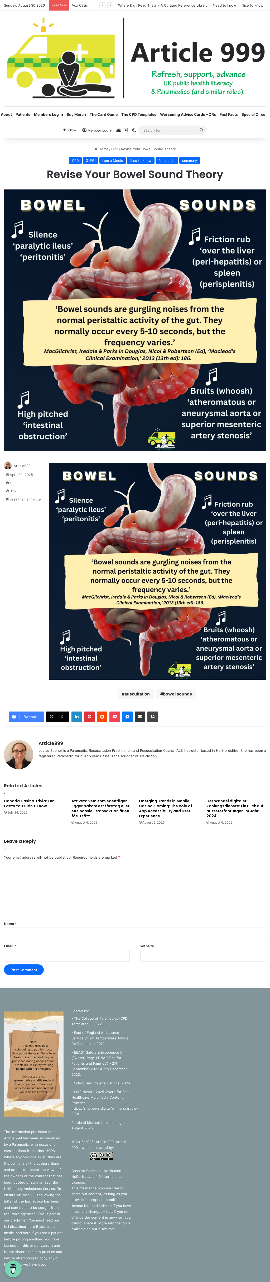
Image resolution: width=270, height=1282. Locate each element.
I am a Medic (112, 160)
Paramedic (166, 160)
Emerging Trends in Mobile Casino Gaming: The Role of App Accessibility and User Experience (165, 808)
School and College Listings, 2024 (102, 1083)
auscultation (137, 694)
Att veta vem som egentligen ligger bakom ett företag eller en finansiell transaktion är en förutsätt (100, 808)
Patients (23, 114)
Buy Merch (76, 114)
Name (10, 924)
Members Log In (48, 114)
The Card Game (104, 114)
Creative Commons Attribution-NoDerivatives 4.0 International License (97, 1176)
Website (147, 946)
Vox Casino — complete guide (96, 5)
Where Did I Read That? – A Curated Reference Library (163, 5)
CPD (114, 149)
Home (103, 149)
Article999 (22, 466)
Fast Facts (229, 114)
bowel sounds (177, 694)
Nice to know (252, 5)
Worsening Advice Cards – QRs (188, 114)
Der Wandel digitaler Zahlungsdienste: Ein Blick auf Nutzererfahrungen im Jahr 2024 (234, 808)
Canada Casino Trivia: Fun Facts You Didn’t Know (29, 803)
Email (10, 946)
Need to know (224, 5)
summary (189, 160)
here (31, 1226)
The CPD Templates (138, 114)
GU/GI (90, 160)
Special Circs (253, 114)
